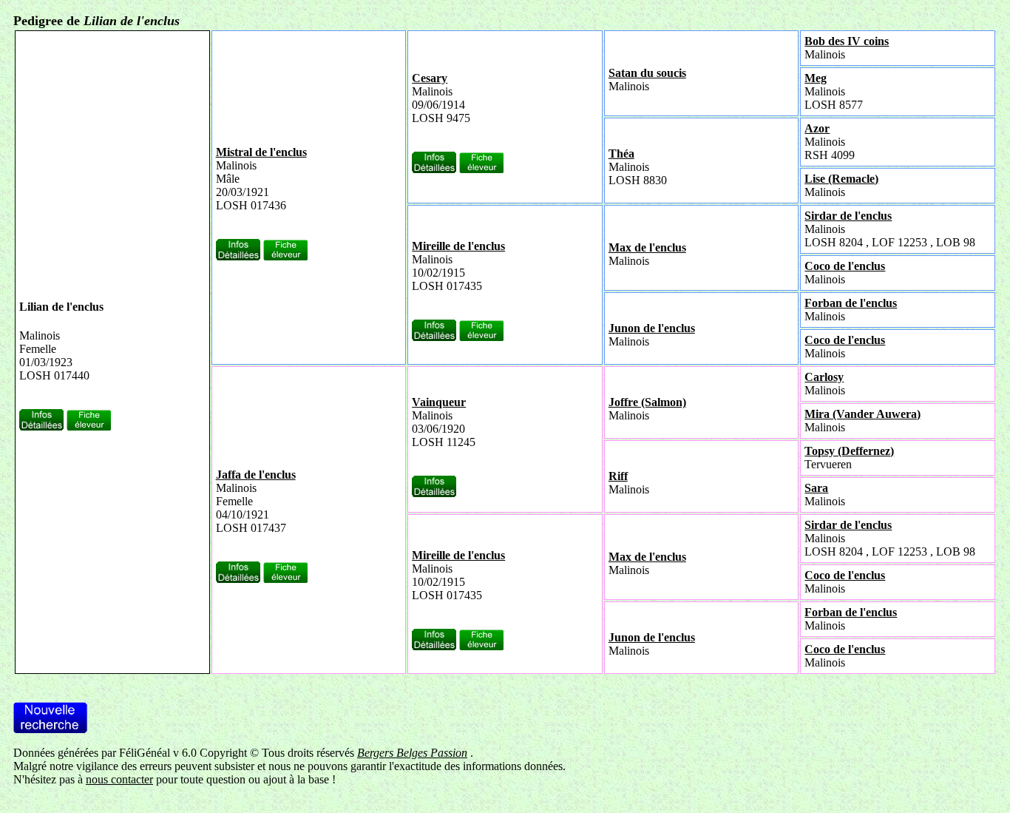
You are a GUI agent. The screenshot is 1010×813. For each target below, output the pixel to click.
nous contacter (119, 779)
